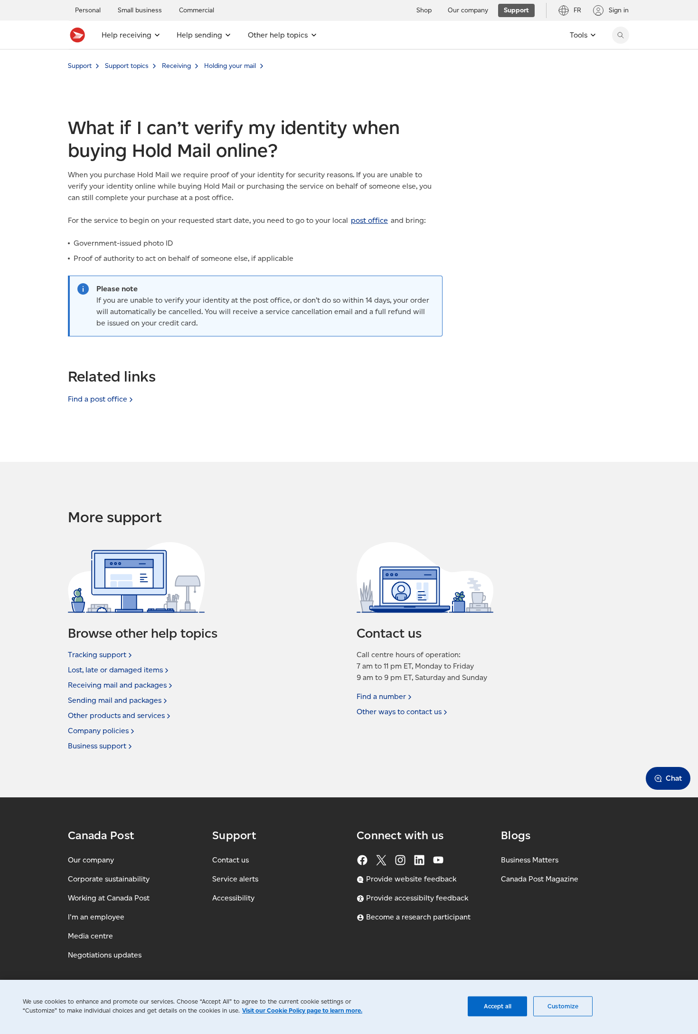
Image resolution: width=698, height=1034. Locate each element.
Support (80, 66)
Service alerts (235, 878)
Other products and (116, 715)
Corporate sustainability (109, 878)
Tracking (97, 654)
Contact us (230, 859)
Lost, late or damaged (115, 669)
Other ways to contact (399, 711)
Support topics (127, 66)
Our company (91, 859)
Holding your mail (230, 66)
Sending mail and (114, 700)
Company (98, 730)
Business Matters (529, 859)
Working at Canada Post (109, 897)
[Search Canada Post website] (620, 35)
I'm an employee (96, 916)
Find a (381, 696)
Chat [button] (674, 778)
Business (97, 745)
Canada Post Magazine (539, 878)
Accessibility (233, 897)
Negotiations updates (104, 954)
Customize (562, 1006)
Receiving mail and (117, 684)
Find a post (97, 398)
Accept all (497, 1006)
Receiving (176, 66)
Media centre (90, 935)
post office (369, 220)
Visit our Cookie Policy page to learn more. (302, 1010)
